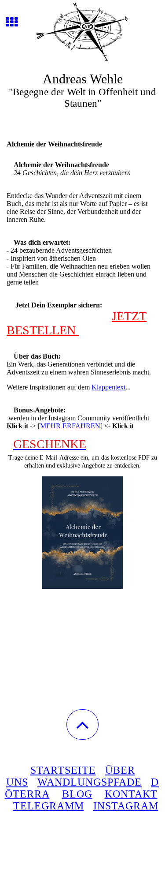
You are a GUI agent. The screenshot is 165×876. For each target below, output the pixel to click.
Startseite (63, 770)
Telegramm (48, 806)
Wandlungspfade (89, 782)
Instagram (125, 806)
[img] (82, 33)
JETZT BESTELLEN (77, 323)
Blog (77, 794)
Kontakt (131, 794)
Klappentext (108, 387)
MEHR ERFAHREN (70, 426)
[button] (82, 724)
